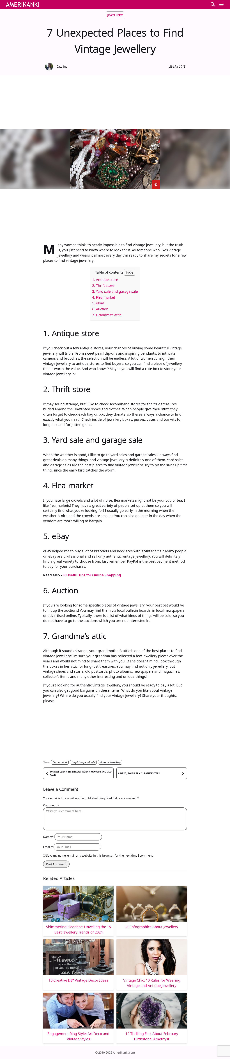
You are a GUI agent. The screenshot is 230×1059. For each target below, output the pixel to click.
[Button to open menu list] (221, 4)
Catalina (61, 66)
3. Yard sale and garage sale (115, 291)
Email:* (48, 847)
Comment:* (51, 805)
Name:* (48, 837)
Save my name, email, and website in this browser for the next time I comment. (99, 855)
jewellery (115, 15)
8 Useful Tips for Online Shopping (92, 575)
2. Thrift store (103, 285)
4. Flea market (103, 297)
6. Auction (100, 309)
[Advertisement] (115, 102)
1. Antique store (105, 279)
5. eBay (98, 303)
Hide (129, 272)
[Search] (213, 4)
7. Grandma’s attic (106, 314)
